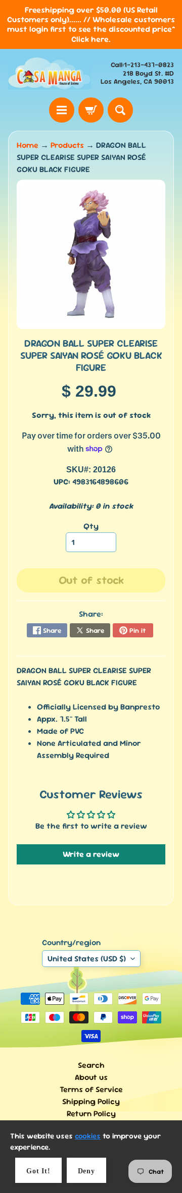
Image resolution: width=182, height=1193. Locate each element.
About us (91, 1077)
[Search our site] (120, 110)
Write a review (91, 854)
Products (67, 145)
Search (91, 1065)
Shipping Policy (91, 1101)
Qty (91, 526)
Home (27, 145)
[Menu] (61, 110)
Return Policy (91, 1113)
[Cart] (91, 110)
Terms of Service (91, 1089)
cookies (88, 1136)
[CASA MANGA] (49, 73)
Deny (86, 1171)
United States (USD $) (87, 958)
